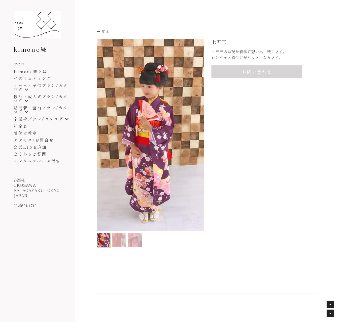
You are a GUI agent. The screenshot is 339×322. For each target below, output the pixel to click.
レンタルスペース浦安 (37, 161)
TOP (19, 64)
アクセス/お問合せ (34, 140)
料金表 (21, 126)
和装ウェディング (32, 78)
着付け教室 (25, 133)
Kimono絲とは (30, 71)
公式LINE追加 (30, 147)
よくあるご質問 (30, 154)
